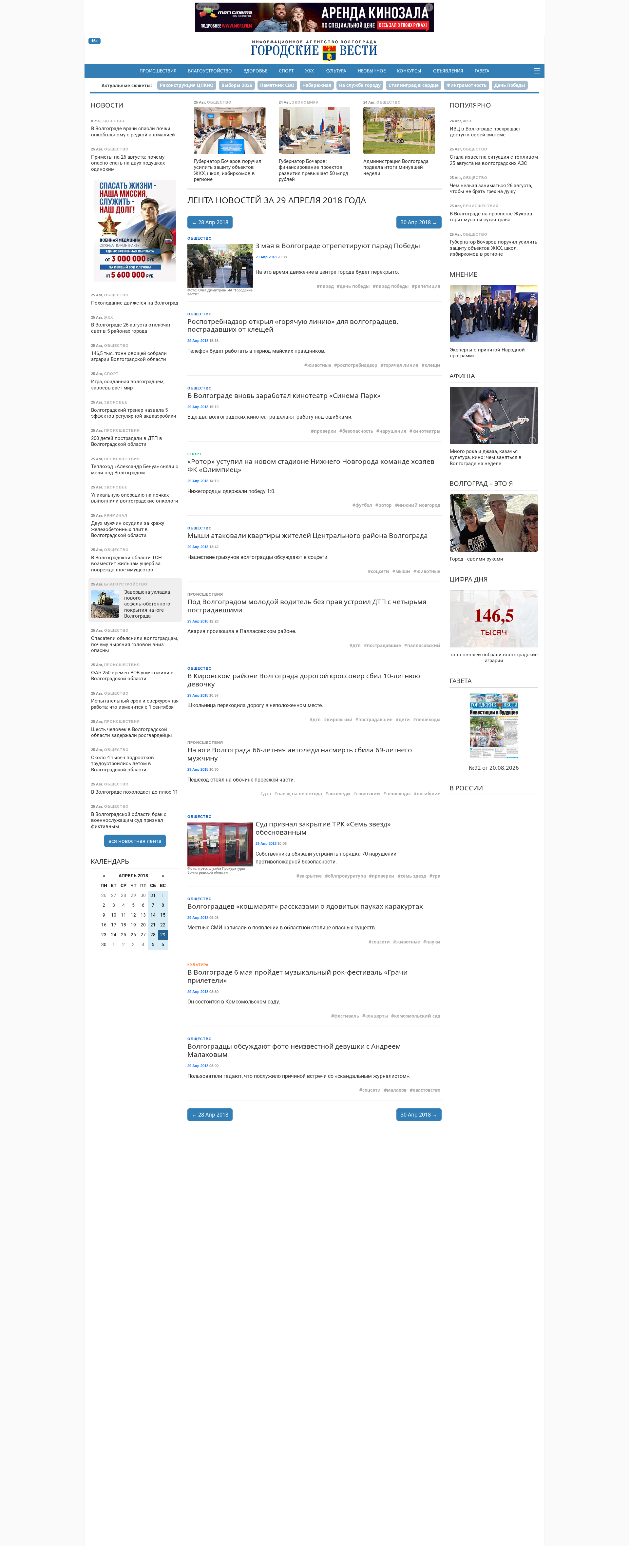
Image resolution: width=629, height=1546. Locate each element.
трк (436, 876)
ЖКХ (309, 71)
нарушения (392, 431)
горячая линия (401, 365)
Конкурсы (409, 71)
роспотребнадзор (357, 365)
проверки (325, 431)
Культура (335, 71)
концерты (376, 1016)
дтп (357, 645)
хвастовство (426, 1090)
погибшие (428, 794)
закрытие (310, 876)
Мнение (463, 273)
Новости (107, 105)
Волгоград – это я (481, 483)
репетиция (427, 286)
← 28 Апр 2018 (210, 222)
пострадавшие (384, 645)
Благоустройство (210, 71)
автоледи (339, 794)
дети (404, 720)
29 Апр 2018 (266, 257)
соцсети (380, 571)
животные (319, 365)
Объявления (448, 71)
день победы (355, 286)
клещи (432, 365)
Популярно (470, 105)
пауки (433, 942)
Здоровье (255, 71)
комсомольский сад (417, 1016)
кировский (340, 720)
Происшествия (158, 71)
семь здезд (413, 876)
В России (466, 787)
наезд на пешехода (299, 794)
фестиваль (346, 1016)
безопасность (357, 431)
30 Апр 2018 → (419, 222)
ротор (385, 505)
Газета (482, 71)
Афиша (462, 375)
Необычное (372, 71)
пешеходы (428, 720)
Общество (199, 238)
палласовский (423, 645)
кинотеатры (426, 431)
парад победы (392, 286)
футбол (363, 505)
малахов (397, 1090)
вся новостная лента (135, 840)
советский (368, 794)
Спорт (286, 71)
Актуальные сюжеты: (127, 85)
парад (327, 286)
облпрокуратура (347, 876)
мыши (402, 571)
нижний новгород (419, 505)
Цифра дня (468, 578)
